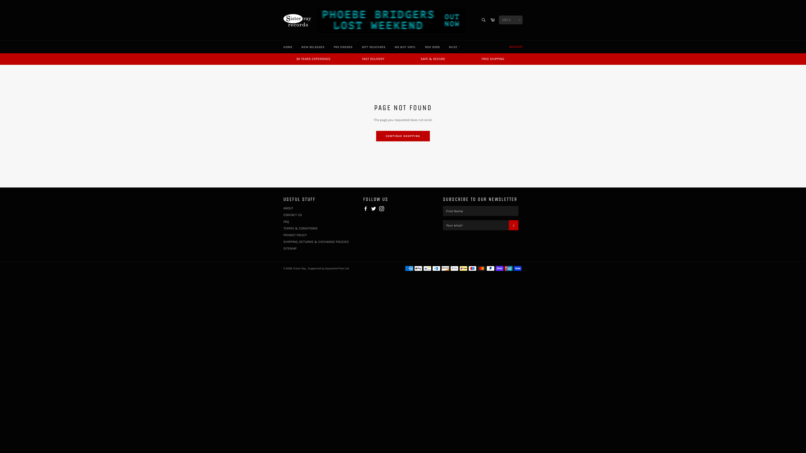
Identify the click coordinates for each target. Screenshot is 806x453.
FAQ (286, 222)
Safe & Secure (433, 59)
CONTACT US (292, 215)
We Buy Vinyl (405, 47)
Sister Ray (299, 268)
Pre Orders (343, 47)
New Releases (312, 47)
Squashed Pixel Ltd (337, 268)
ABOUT (288, 208)
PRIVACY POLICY (295, 235)
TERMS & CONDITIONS (300, 228)
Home (287, 47)
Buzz (453, 47)
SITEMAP (290, 248)
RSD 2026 (432, 47)
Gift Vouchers (374, 47)
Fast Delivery (373, 59)
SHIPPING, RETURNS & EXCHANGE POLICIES (316, 242)
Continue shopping (403, 136)
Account (516, 47)
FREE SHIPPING (493, 59)
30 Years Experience (313, 59)
